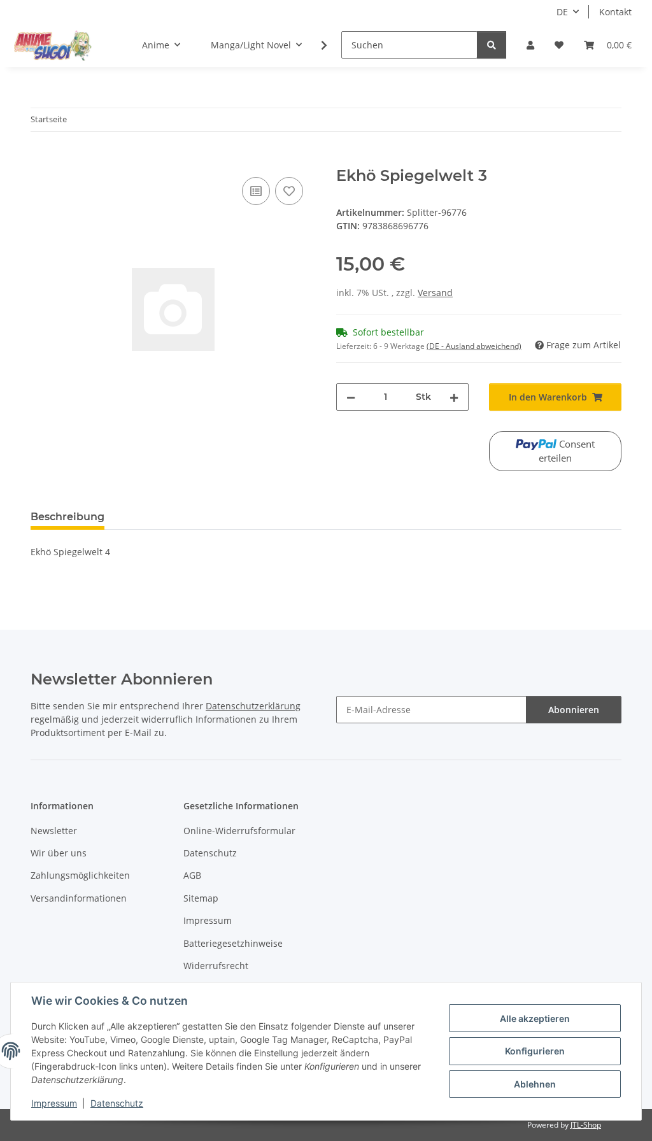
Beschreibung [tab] (67, 517)
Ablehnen (535, 1084)
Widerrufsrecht (215, 966)
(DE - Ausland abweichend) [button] (474, 346)
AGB (192, 875)
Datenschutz (116, 1103)
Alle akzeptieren (535, 1018)
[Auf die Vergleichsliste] (256, 191)
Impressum (54, 1103)
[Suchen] (491, 45)
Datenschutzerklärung (253, 706)
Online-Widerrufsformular (239, 831)
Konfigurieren (535, 1050)
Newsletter (54, 831)
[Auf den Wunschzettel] (289, 191)
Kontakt (615, 12)
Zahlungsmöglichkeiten (80, 875)
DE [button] (562, 12)
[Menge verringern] (351, 397)
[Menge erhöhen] (454, 397)
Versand (435, 293)
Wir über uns (59, 853)
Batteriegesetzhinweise (233, 943)
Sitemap (200, 898)
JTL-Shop (585, 1124)
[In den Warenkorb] (41, 160)
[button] (530, 45)
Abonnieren (573, 710)
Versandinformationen (79, 898)
